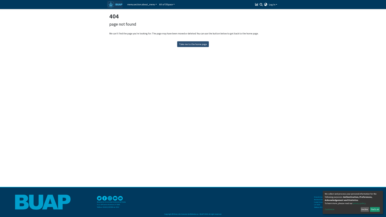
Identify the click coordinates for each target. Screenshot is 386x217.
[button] (265, 4)
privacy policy (359, 203)
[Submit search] (261, 5)
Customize (329, 209)
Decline (364, 209)
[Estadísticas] (257, 4)
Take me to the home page (193, 44)
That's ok (375, 209)
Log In (272, 4)
